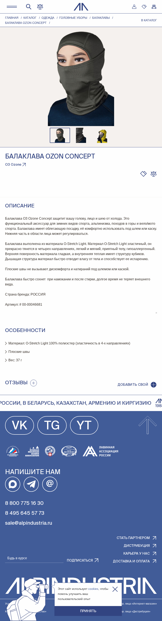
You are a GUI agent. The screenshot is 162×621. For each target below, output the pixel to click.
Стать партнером (133, 538)
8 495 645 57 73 (24, 513)
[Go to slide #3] (102, 135)
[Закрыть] (115, 589)
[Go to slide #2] (81, 135)
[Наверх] (147, 425)
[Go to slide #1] (60, 135)
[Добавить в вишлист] (143, 174)
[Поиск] (28, 7)
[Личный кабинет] (134, 7)
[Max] (12, 484)
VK (19, 426)
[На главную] (81, 7)
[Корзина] (154, 7)
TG (52, 426)
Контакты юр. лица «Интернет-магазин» (132, 603)
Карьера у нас (136, 553)
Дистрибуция (137, 546)
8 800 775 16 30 (24, 503)
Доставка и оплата (131, 561)
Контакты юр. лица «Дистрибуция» (129, 611)
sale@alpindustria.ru (28, 523)
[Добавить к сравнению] (153, 174)
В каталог (149, 20)
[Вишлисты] (144, 7)
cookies (93, 588)
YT (84, 426)
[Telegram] (31, 484)
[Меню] (12, 6)
